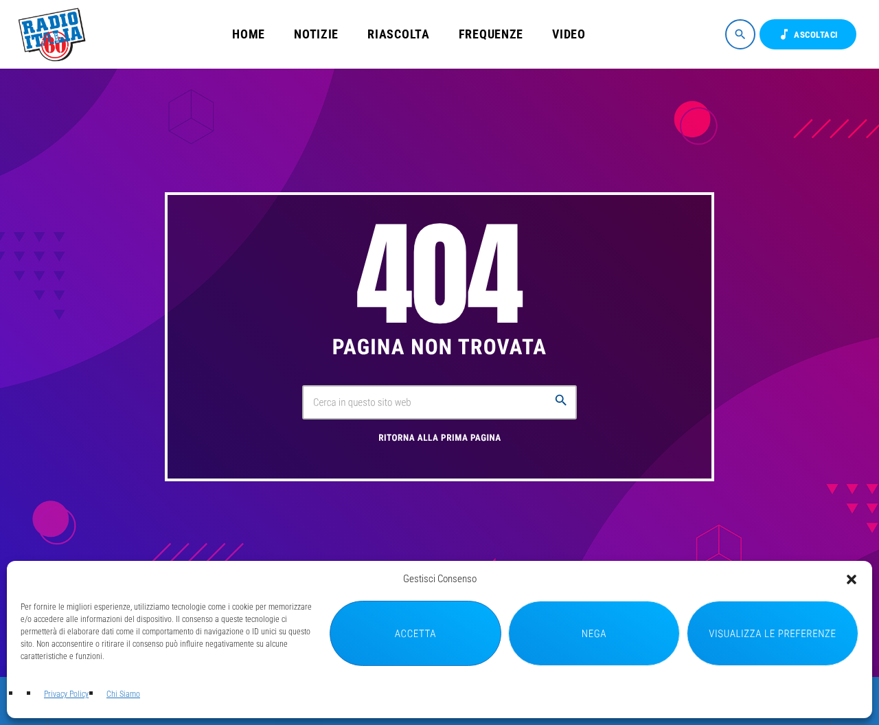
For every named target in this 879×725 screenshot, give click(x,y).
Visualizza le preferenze (772, 634)
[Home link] (54, 34)
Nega (594, 634)
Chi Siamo (123, 694)
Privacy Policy (66, 694)
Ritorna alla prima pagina (439, 438)
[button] (851, 579)
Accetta (415, 634)
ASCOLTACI (807, 34)
